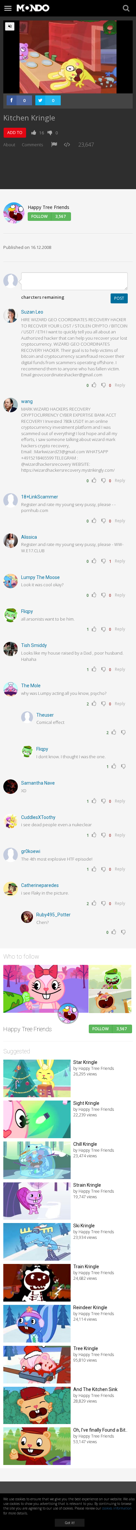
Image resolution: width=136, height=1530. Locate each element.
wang (27, 401)
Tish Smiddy (34, 645)
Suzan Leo (32, 312)
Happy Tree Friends (48, 207)
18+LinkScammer (39, 496)
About (9, 145)
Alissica (29, 537)
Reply (120, 385)
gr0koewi (30, 851)
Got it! (70, 1522)
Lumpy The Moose (40, 577)
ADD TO (14, 132)
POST (119, 298)
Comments (32, 145)
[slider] (60, 88)
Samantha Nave (38, 783)
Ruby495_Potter (53, 914)
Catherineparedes (40, 885)
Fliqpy (27, 611)
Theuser (45, 715)
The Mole (31, 685)
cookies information (117, 1508)
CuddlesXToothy (38, 817)
